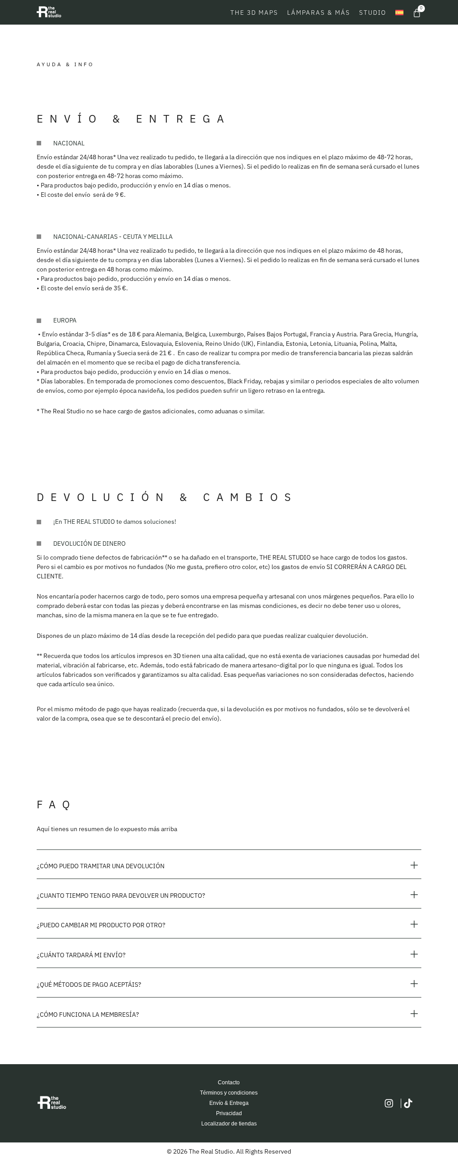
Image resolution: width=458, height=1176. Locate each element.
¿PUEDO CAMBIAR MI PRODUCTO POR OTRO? (101, 925)
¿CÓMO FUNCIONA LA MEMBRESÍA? (88, 1014)
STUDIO (372, 12)
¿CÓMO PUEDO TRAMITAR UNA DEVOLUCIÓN (101, 866)
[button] (229, 866)
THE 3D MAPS (254, 12)
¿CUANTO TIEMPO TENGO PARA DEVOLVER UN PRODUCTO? (121, 896)
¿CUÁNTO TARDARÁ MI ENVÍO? (81, 955)
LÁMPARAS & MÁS (318, 12)
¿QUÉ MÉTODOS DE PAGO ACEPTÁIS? (89, 985)
